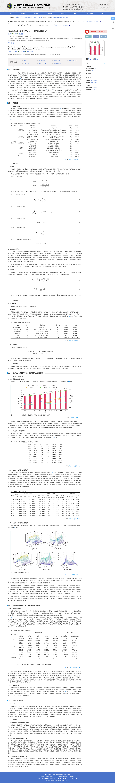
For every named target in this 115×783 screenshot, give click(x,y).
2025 (35, 17)
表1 (10, 119)
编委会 (50, 13)
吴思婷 (21, 34)
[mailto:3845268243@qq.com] (13, 33)
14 (35, 315)
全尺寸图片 (72, 417)
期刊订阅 (63, 13)
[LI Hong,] (25, 51)
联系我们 (90, 13)
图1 (69, 381)
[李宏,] (17, 33)
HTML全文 (42, 60)
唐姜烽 (10, 34)
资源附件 (57, 63)
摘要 (25, 60)
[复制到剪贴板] (100, 21)
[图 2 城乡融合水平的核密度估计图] (45, 551)
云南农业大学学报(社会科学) (23, 17)
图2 (15, 527)
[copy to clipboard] (69, 25)
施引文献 (42, 63)
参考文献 (73, 60)
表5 (12, 618)
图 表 (57, 60)
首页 (11, 13)
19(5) (41, 17)
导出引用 (96, 36)
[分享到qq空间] (113, 21)
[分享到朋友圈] (113, 28)
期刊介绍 (23, 13)
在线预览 (93, 31)
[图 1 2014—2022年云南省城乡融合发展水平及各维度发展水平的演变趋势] (45, 399)
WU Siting (30, 51)
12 (34, 315)
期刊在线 (36, 13)
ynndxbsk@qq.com (73, 778)
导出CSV (71, 159)
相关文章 (26, 63)
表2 (69, 316)
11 (24, 116)
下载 (101, 31)
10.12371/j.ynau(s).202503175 (60, 17)
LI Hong (22, 51)
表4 (53, 472)
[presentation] (45, 174)
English (103, 13)
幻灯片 (78, 417)
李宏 (16, 34)
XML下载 (103, 36)
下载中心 (76, 13)
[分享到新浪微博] (113, 25)
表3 (55, 437)
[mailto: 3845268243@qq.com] (18, 51)
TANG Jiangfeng (13, 51)
